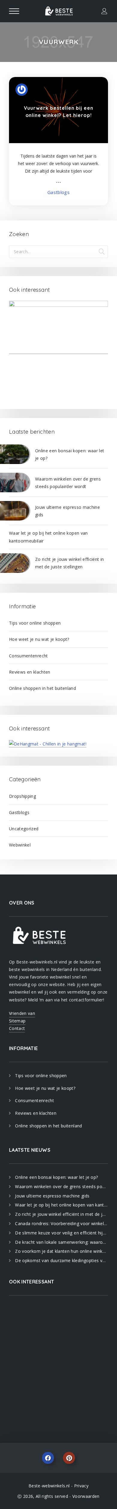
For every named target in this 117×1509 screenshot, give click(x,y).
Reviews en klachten (29, 672)
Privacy (81, 1486)
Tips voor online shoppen (35, 623)
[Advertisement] (58, 1363)
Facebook (48, 1458)
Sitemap (17, 1021)
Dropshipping (22, 796)
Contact (17, 1028)
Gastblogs (58, 192)
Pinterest (69, 1458)
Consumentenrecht (28, 656)
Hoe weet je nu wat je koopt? (39, 639)
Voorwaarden (86, 1496)
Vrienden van (22, 1013)
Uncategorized (24, 828)
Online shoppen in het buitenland (42, 688)
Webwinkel (20, 845)
